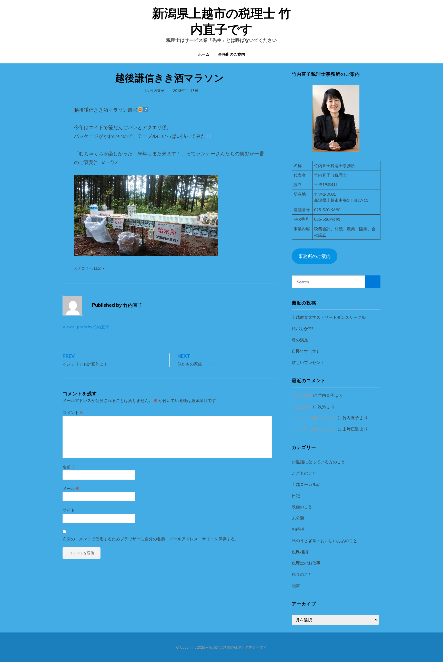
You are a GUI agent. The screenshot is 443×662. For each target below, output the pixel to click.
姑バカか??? (303, 328)
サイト (69, 509)
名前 (69, 466)
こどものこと (304, 473)
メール (71, 488)
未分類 (298, 517)
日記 (97, 268)
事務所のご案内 (231, 54)
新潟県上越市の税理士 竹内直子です (238, 647)
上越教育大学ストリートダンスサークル (329, 317)
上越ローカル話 (306, 484)
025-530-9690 (327, 209)
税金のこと (302, 574)
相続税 (298, 529)
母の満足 (300, 339)
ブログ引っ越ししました (314, 417)
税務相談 (300, 551)
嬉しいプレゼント (308, 362)
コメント (73, 412)
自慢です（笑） (306, 351)
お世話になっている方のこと (318, 461)
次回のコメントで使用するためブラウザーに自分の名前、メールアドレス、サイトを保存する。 (151, 538)
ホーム (203, 54)
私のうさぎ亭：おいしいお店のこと (324, 540)
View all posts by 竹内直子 (86, 326)
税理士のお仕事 (306, 562)
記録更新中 (302, 395)
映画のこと (302, 506)
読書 (296, 585)
